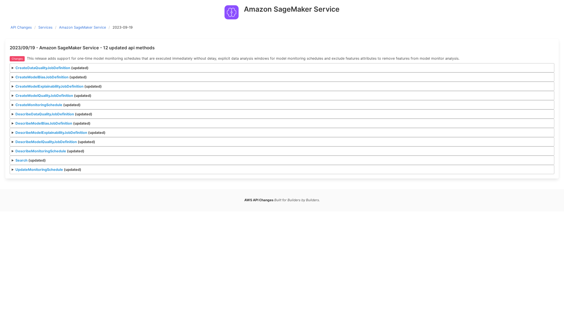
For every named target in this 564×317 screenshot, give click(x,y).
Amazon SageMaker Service (82, 27)
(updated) (52, 68)
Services (45, 27)
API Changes (21, 27)
